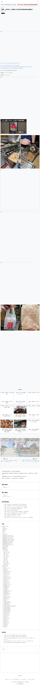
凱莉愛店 (4, 529)
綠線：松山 (5, 550)
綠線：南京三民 (6, 551)
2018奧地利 (5, 600)
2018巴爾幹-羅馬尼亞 (6, 601)
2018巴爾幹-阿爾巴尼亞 (7, 610)
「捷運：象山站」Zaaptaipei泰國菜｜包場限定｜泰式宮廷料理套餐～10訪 (16, 636)
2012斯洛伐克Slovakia (6, 578)
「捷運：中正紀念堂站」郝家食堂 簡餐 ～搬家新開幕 (12, 514)
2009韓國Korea (5, 570)
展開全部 (3, 526)
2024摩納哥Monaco (6, 617)
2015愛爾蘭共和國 (6, 587)
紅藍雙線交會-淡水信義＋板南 (8, 535)
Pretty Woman (5, 534)
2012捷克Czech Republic (7, 577)
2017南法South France (7, 596)
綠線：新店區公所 (7, 563)
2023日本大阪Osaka (6, 615)
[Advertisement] (20, 23)
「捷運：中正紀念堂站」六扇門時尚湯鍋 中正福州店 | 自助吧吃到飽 (15, 504)
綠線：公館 (5, 557)
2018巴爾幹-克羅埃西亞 (7, 609)
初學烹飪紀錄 (5, 528)
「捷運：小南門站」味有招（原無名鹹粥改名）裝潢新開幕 (20, 416)
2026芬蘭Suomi (5, 625)
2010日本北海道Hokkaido (7, 571)
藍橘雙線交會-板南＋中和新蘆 (8, 541)
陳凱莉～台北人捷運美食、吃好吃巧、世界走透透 (20, 1)
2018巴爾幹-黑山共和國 (7, 602)
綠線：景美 (5, 559)
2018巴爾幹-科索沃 (6, 603)
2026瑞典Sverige (6, 623)
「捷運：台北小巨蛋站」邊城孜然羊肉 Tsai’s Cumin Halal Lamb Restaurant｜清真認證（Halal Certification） (19, 639)
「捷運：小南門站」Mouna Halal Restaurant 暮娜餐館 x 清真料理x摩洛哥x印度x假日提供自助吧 (29, 461)
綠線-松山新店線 (7, 4)
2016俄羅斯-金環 (5, 592)
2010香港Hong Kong (6, 572)
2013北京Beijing (5, 580)
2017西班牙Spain (6, 594)
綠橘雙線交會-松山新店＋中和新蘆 (8, 540)
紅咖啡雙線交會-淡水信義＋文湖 (8, 542)
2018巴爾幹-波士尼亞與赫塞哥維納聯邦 (9, 606)
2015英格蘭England (6, 586)
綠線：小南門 (14, 4)
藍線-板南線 (5, 548)
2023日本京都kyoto (6, 614)
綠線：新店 (5, 564)
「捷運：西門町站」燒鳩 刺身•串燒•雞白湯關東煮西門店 (13, 508)
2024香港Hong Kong (6, 618)
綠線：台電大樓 (6, 556)
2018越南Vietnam (6, 599)
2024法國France (5, 616)
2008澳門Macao (5, 569)
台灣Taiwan (5, 566)
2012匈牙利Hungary (6, 579)
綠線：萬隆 (5, 558)
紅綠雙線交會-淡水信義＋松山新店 (8, 536)
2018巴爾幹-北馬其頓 (6, 611)
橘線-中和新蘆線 (5, 565)
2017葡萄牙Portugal (6, 595)
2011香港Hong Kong (6, 573)
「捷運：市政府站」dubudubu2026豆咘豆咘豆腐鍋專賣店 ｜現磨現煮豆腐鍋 (16, 511)
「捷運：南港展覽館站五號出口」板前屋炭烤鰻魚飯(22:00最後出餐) (15, 642)
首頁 (3, 4)
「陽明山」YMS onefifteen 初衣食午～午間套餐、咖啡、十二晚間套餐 (15, 507)
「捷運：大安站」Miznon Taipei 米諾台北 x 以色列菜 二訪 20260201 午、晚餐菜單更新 (18, 517)
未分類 (4, 527)
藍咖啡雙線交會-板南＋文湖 (7, 543)
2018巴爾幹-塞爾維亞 (6, 607)
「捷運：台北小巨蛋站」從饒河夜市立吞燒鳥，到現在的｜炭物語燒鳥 (15, 635)
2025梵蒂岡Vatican (6, 621)
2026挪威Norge (5, 624)
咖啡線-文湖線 (5, 547)
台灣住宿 (4, 533)
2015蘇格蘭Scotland (6, 585)
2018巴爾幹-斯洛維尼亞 (7, 608)
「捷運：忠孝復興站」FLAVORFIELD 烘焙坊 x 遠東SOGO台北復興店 (15, 505)
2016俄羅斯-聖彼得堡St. (7, 593)
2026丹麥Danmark (6, 622)
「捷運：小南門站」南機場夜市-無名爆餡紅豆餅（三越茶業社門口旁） (20, 430)
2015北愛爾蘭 (5, 588)
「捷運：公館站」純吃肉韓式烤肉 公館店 (10, 510)
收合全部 (7, 526)
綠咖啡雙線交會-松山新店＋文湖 (8, 544)
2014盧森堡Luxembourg (7, 584)
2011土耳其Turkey (6, 574)
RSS (21, 675)
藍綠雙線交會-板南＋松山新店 (8, 537)
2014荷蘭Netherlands (6, 581)
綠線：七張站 (6, 562)
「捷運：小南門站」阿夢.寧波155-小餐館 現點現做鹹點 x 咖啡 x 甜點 (6, 430)
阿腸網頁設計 (22, 683)
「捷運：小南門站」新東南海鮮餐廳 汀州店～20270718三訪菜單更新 (15, 513)
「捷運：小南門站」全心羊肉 (33, 401)
